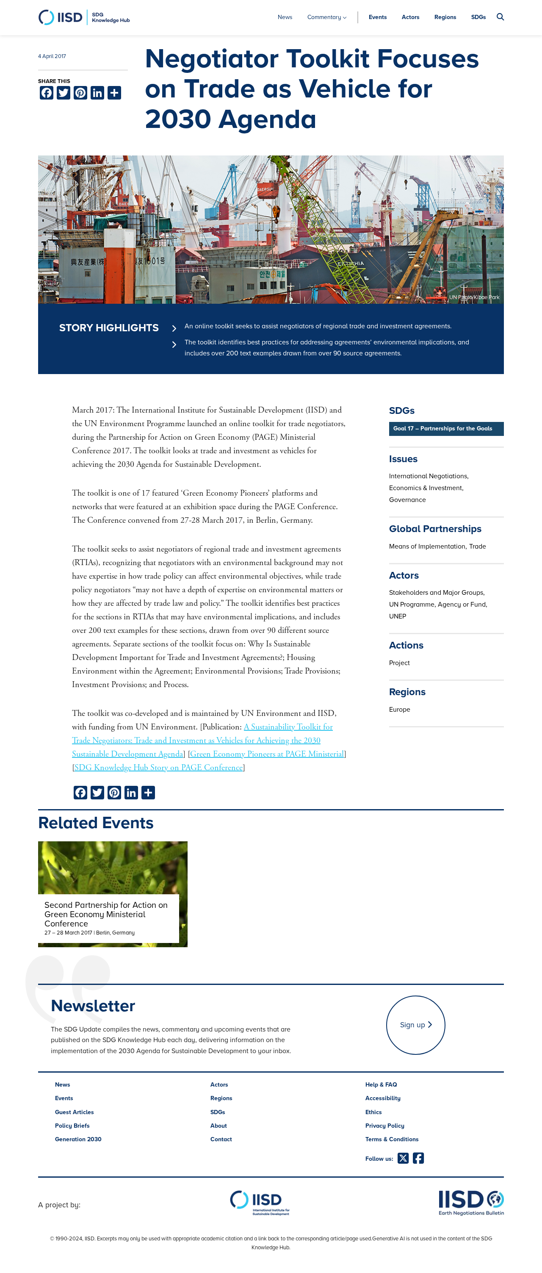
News (285, 17)
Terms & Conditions (392, 1139)
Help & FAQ (381, 1084)
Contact (221, 1139)
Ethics (373, 1112)
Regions (445, 17)
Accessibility (383, 1098)
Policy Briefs (72, 1125)
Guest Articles (74, 1112)
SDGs (478, 17)
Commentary (324, 17)
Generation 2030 (78, 1139)
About (218, 1125)
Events (378, 17)
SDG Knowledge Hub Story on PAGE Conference (159, 768)
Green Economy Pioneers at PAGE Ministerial (267, 754)
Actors (411, 17)
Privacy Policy (384, 1125)
